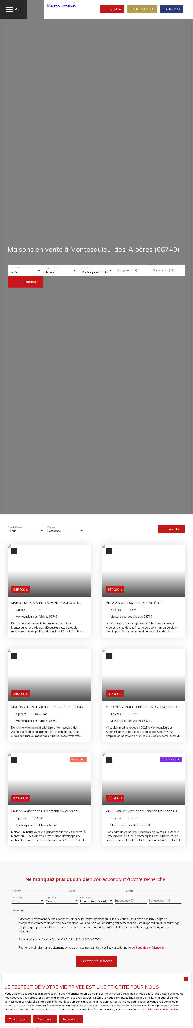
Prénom (16, 890)
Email (129, 890)
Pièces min (18, 910)
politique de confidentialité (148, 947)
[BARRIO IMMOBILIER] (63, 9)
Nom (72, 890)
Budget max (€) (127, 270)
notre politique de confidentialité (157, 1009)
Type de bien (51, 268)
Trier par (51, 527)
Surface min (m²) (163, 270)
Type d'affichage (15, 527)
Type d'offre (15, 268)
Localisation (87, 268)
